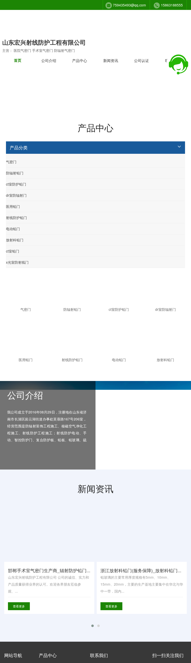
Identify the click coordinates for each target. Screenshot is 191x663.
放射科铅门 (14, 239)
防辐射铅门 (14, 172)
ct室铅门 (12, 251)
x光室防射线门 (17, 262)
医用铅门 (13, 206)
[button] (93, 625)
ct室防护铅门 (16, 184)
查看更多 (19, 606)
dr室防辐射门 (16, 195)
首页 (17, 60)
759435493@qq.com (129, 4)
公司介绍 (48, 60)
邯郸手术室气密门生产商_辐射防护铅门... (49, 570)
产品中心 (79, 60)
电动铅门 (13, 228)
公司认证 (141, 60)
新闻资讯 (110, 60)
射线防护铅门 (16, 217)
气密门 (11, 161)
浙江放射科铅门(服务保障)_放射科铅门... (140, 570)
